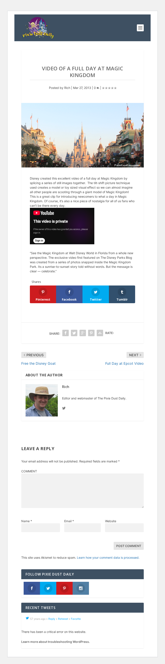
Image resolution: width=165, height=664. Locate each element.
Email (69, 521)
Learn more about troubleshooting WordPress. (55, 641)
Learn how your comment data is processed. (108, 557)
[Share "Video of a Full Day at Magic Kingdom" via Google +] (82, 333)
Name (26, 521)
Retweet (63, 618)
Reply (51, 618)
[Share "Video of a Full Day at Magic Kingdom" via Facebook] (65, 333)
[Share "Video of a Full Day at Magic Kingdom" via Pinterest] (91, 333)
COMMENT (29, 471)
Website (110, 521)
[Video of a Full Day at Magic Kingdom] (82, 135)
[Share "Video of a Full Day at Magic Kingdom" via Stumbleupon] (100, 333)
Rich (67, 88)
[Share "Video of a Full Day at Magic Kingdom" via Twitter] (74, 333)
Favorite (76, 618)
